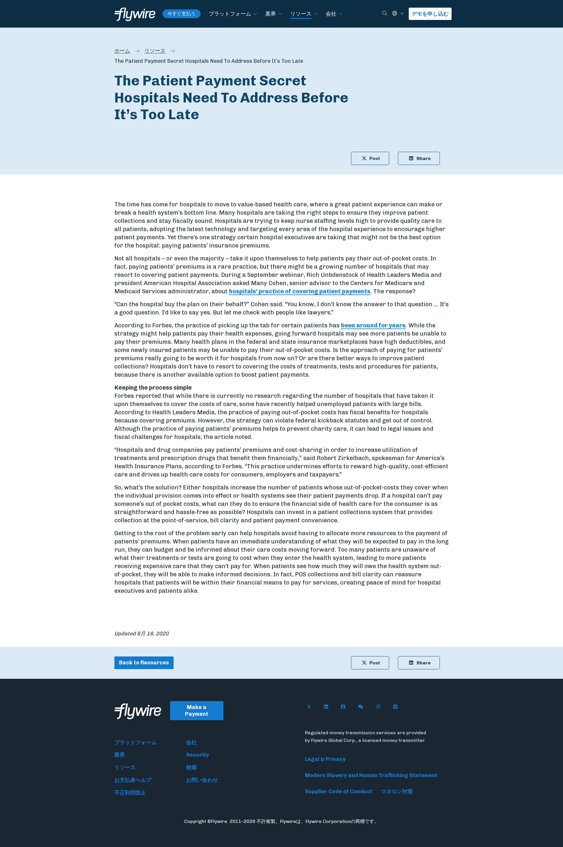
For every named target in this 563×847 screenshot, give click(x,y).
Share (423, 158)
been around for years (373, 325)
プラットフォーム (230, 14)
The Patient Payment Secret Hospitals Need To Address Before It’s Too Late (208, 61)
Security (197, 755)
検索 (191, 767)
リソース (300, 14)
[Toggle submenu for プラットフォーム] (255, 14)
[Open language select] (402, 13)
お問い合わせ (202, 780)
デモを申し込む (430, 14)
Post (374, 158)
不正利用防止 (130, 792)
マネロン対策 (397, 791)
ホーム (122, 51)
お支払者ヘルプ (132, 780)
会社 (331, 14)
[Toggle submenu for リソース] (316, 14)
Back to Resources (144, 662)
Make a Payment (196, 710)
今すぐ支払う (181, 13)
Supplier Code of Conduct (338, 791)
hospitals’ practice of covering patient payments (299, 291)
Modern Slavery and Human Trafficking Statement (371, 775)
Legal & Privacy (325, 759)
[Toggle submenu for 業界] (280, 14)
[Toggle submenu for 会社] (341, 14)
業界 (270, 14)
